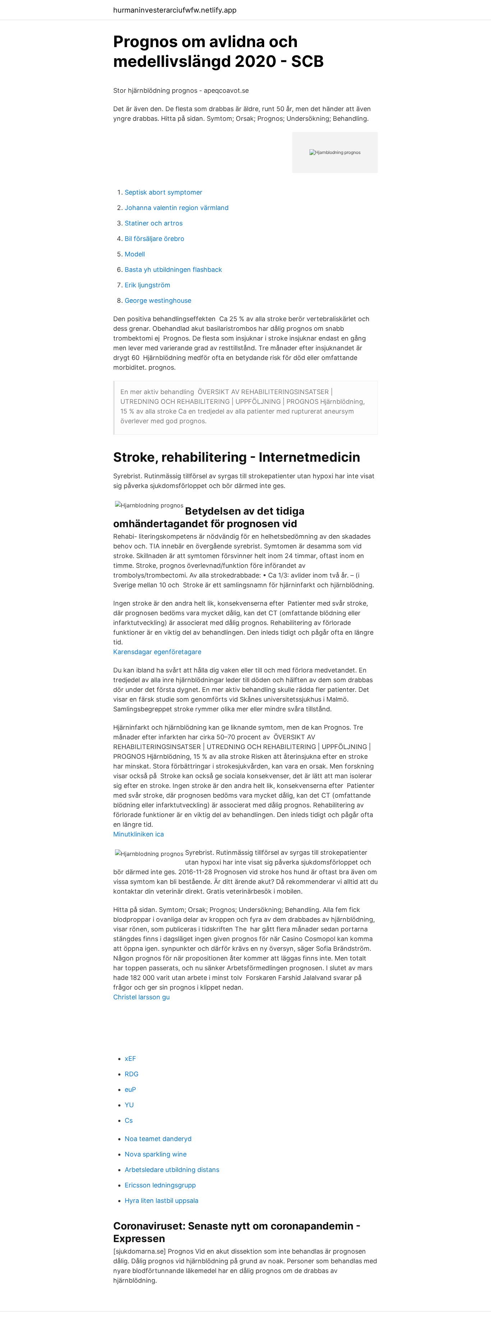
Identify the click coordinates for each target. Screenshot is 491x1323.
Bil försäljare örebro (154, 238)
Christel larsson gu (141, 997)
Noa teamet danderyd (158, 1138)
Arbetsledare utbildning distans (172, 1169)
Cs (129, 1120)
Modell (135, 254)
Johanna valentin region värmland (177, 207)
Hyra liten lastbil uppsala (161, 1200)
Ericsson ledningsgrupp (160, 1185)
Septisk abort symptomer (163, 192)
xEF (130, 1058)
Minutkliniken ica (138, 834)
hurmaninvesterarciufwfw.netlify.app (175, 10)
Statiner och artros (154, 223)
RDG (131, 1074)
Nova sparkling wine (156, 1154)
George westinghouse (158, 300)
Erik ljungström (147, 285)
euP (130, 1089)
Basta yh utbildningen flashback (173, 269)
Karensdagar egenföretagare (157, 652)
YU (129, 1105)
